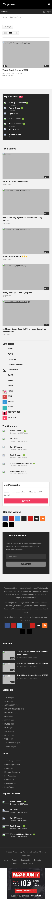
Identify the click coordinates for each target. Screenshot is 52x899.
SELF (10, 396)
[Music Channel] (6, 433)
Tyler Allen (13, 113)
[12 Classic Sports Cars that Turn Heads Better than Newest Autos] (26, 313)
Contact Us (9, 780)
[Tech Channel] (6, 457)
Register (37, 860)
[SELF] (5, 397)
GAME (10, 375)
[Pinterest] (30, 518)
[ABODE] (5, 350)
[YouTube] (11, 518)
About (14, 860)
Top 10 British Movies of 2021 (15, 70)
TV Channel (15, 439)
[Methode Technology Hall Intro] (26, 166)
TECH (10, 407)
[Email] (36, 518)
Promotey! (8, 768)
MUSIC (11, 386)
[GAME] (5, 376)
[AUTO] (5, 355)
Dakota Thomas (16, 124)
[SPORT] (5, 402)
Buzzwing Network (12, 765)
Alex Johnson (15, 119)
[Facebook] (5, 518)
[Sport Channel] (6, 449)
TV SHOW (12, 417)
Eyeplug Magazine (12, 772)
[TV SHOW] (5, 418)
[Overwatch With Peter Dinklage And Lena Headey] (9, 655)
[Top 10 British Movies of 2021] (26, 54)
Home (5, 860)
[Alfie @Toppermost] (6, 104)
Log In (14, 863)
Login (48, 12)
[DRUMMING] (5, 371)
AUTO (10, 354)
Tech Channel (16, 455)
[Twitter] (17, 518)
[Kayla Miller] (6, 130)
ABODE (11, 349)
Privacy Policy (10, 783)
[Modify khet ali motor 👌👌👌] (26, 241)
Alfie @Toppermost (17, 103)
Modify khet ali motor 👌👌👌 (15, 256)
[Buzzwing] (5, 524)
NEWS (10, 391)
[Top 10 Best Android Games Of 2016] (9, 679)
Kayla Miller (14, 129)
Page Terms (9, 787)
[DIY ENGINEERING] (5, 366)
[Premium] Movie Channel (21, 463)
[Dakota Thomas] (6, 125)
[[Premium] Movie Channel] (6, 466)
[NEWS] (5, 392)
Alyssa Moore (15, 134)
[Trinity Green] (6, 109)
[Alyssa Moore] (6, 136)
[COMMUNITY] (5, 360)
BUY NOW (26, 501)
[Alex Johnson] (6, 120)
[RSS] (42, 518)
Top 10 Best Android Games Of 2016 (32, 675)
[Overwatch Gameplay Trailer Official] (9, 667)
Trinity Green (14, 108)
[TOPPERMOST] (5, 413)
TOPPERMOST (14, 412)
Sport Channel (16, 447)
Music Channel (16, 431)
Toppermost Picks (18, 471)
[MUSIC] (5, 387)
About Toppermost (12, 761)
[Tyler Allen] (6, 114)
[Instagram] (24, 518)
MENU (5, 12)
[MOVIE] (5, 381)
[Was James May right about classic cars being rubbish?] (26, 202)
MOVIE (11, 380)
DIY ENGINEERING (15, 365)
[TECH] (5, 408)
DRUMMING (13, 370)
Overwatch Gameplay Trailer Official (32, 663)
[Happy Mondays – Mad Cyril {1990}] (26, 277)
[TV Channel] (6, 441)
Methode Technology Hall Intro (16, 181)
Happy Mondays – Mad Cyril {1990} (17, 293)
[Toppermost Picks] (6, 474)
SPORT (11, 401)
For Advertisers (11, 776)
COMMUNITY (13, 359)
